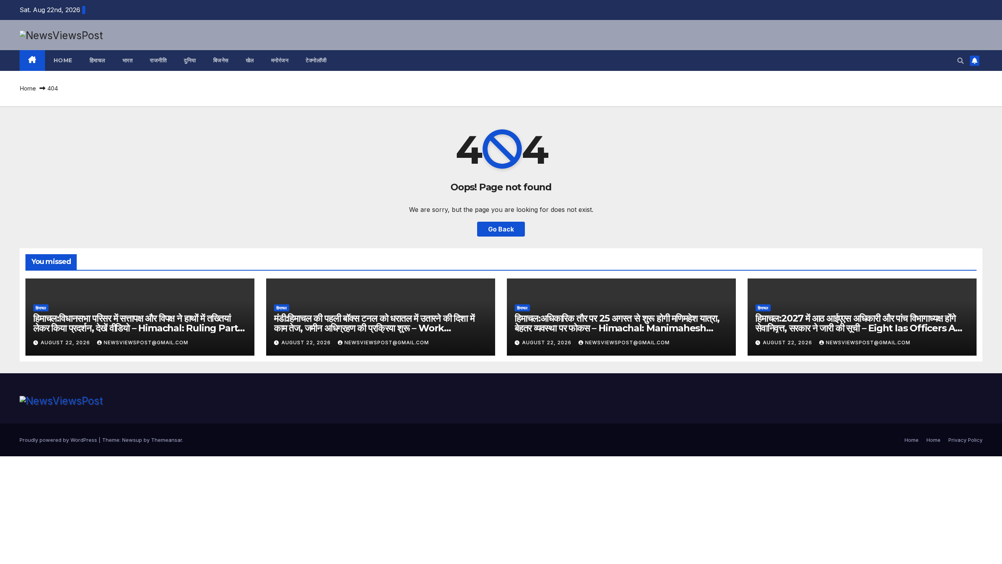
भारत (128, 60)
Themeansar (166, 440)
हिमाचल (97, 60)
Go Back (501, 229)
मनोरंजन (280, 60)
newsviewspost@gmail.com (146, 342)
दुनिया (190, 60)
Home (63, 60)
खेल (250, 60)
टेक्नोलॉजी (316, 60)
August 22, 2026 (66, 342)
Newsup (132, 440)
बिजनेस (221, 60)
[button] (960, 61)
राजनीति (158, 60)
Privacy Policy (965, 440)
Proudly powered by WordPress (59, 440)
